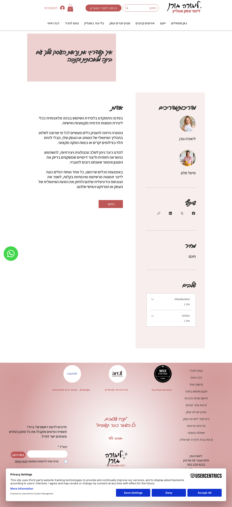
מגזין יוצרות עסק (196, 412)
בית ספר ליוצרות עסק (196, 419)
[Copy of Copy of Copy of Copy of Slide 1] (116, 443)
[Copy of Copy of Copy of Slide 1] (102, 443)
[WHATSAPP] (11, 253)
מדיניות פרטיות (196, 426)
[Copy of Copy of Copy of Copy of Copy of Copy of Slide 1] (125, 443)
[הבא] (139, 429)
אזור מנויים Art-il (196, 405)
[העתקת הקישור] (159, 213)
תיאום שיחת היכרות (196, 398)
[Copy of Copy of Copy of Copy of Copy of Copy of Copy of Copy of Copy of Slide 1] (134, 443)
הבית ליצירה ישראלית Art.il (196, 439)
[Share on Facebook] (193, 213)
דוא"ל (63, 447)
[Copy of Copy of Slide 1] (97, 443)
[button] (162, 23)
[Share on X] (182, 213)
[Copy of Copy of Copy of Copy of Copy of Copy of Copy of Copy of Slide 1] (129, 443)
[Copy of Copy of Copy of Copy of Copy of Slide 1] (120, 443)
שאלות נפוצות (196, 433)
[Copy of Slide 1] (106, 443)
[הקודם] (92, 429)
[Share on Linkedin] (170, 213)
